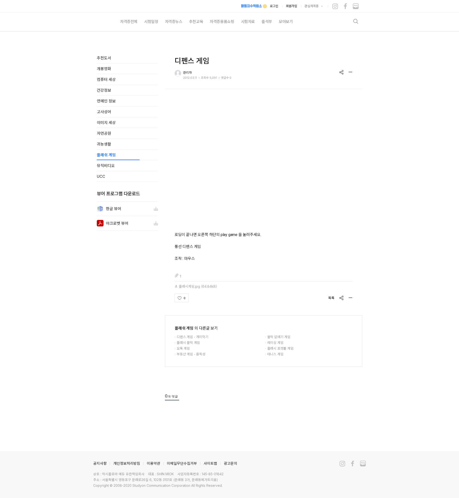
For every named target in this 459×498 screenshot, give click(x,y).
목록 (331, 298)
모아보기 (286, 21)
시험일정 (151, 21)
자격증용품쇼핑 (222, 21)
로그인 (274, 6)
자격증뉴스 (173, 21)
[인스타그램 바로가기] (335, 6)
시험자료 (248, 21)
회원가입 (291, 6)
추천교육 (196, 21)
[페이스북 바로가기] (345, 6)
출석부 (267, 21)
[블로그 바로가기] (356, 6)
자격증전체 (128, 21)
